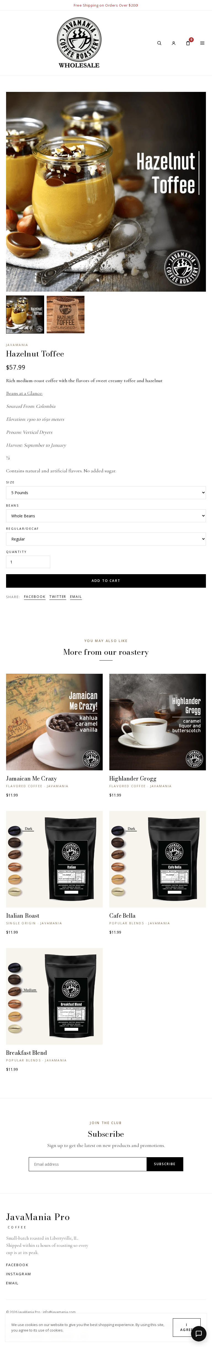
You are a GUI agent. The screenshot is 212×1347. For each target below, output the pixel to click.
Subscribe (165, 1164)
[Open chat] (198, 1333)
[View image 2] (65, 315)
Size (10, 482)
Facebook (35, 596)
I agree (186, 1327)
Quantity (16, 552)
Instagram (18, 1273)
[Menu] (202, 43)
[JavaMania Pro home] (79, 43)
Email (76, 596)
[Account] (173, 43)
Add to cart (106, 580)
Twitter (57, 596)
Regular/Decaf (22, 528)
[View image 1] (25, 315)
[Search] (159, 43)
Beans (12, 505)
